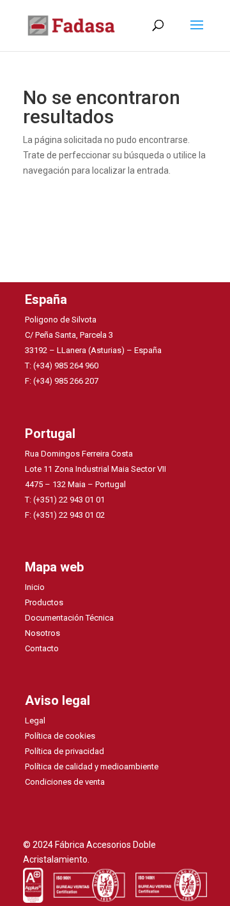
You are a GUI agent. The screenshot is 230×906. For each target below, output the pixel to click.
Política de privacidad (64, 751)
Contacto (42, 648)
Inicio (35, 587)
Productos (44, 602)
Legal (35, 720)
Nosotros (42, 633)
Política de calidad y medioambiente (91, 766)
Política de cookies (60, 736)
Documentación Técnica (69, 618)
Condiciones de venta (65, 782)
